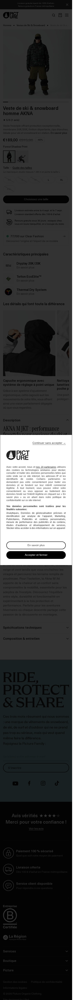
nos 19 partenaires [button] (46, 467)
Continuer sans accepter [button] (49, 442)
